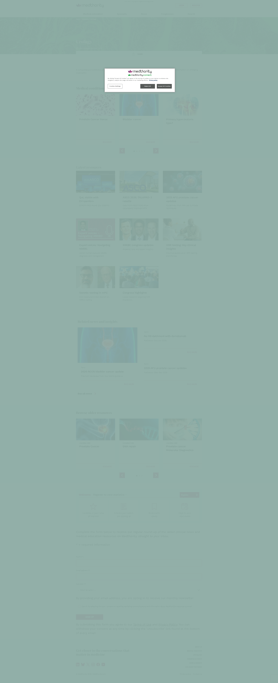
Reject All (147, 86)
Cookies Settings (115, 86)
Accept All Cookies (164, 86)
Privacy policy (153, 80)
